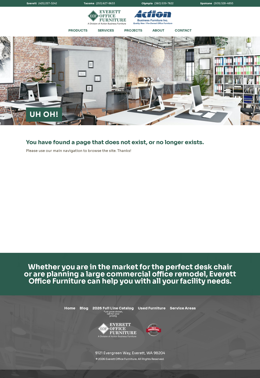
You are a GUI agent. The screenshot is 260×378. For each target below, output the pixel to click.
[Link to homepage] (107, 17)
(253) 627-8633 (99, 3)
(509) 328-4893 (216, 3)
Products (77, 30)
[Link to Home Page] (117, 338)
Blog (84, 308)
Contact (183, 30)
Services (106, 30)
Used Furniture (152, 308)
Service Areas (183, 308)
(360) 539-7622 (157, 3)
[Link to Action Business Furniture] (152, 17)
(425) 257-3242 (42, 3)
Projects (133, 30)
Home (69, 308)
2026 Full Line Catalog (113, 308)
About (158, 30)
